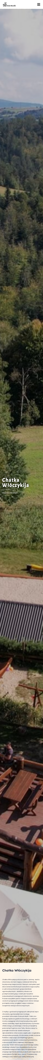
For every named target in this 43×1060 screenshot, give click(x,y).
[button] (39, 4)
